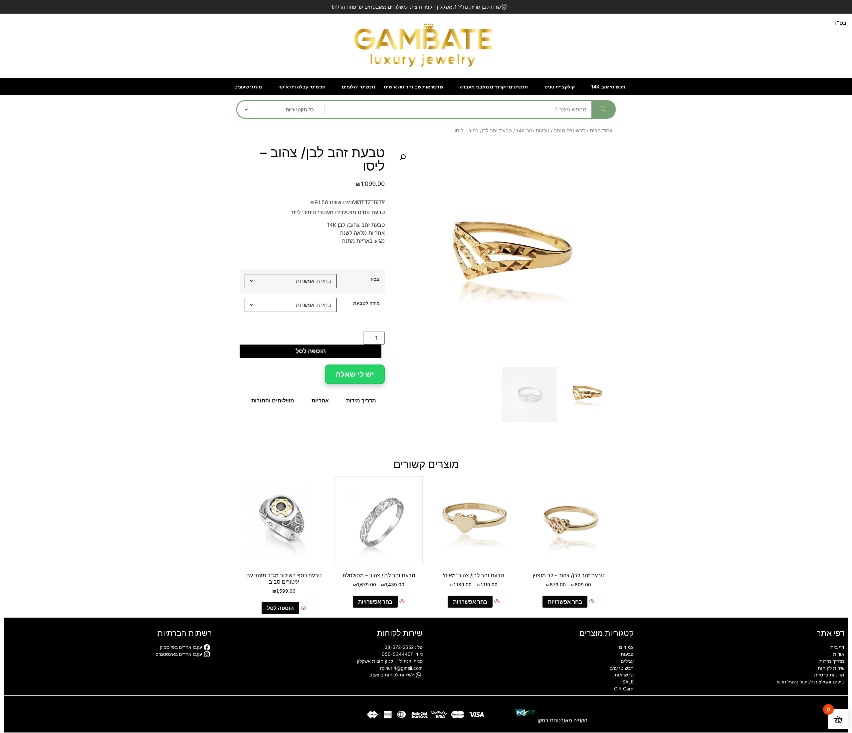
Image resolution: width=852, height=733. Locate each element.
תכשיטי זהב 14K (608, 86)
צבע (375, 279)
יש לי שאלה (354, 374)
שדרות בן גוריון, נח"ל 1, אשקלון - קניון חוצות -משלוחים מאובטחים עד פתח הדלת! (416, 7)
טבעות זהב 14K (532, 131)
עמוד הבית (601, 131)
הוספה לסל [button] (280, 608)
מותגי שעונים (248, 86)
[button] (403, 157)
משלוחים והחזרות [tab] (272, 400)
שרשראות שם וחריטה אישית (413, 86)
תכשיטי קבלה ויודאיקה (301, 86)
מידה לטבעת (366, 303)
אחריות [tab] (320, 400)
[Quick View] (590, 601)
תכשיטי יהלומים (358, 86)
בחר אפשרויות (565, 601)
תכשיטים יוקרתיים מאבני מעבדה (494, 86)
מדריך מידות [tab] (361, 400)
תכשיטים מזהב (569, 131)
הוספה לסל (311, 351)
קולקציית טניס (559, 86)
